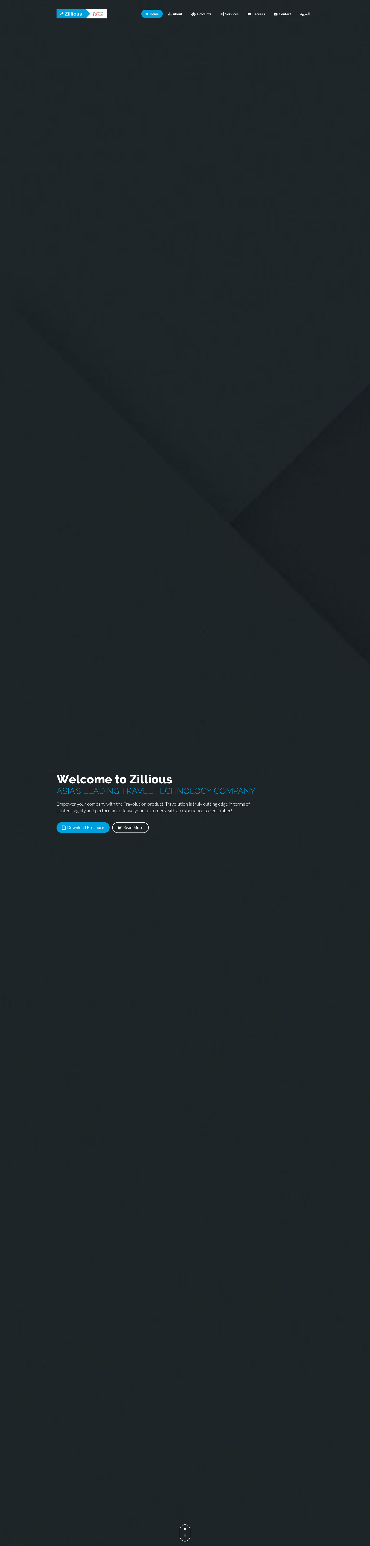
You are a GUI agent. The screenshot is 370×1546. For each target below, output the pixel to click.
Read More (132, 827)
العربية (305, 14)
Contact (284, 14)
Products (203, 14)
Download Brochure (85, 827)
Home (153, 14)
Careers (258, 14)
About (177, 14)
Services (231, 14)
